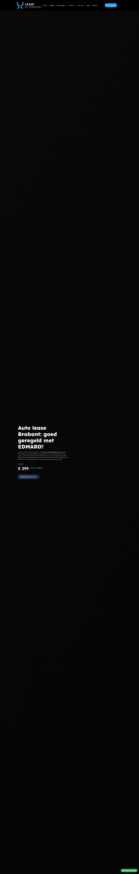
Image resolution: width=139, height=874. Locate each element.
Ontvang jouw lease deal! (28, 477)
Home (45, 5)
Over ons (80, 5)
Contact (94, 5)
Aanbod (51, 5)
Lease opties (61, 5)
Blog (88, 5)
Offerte (71, 5)
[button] (129, 870)
